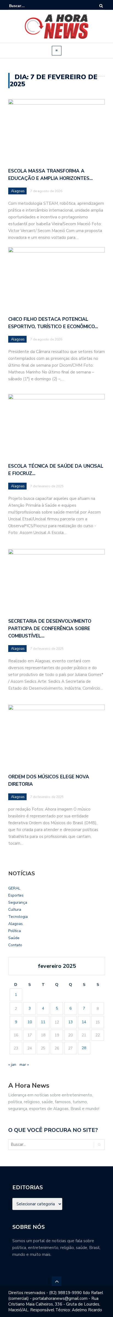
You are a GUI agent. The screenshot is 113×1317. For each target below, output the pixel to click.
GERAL (14, 888)
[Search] (101, 6)
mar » (24, 1064)
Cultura (14, 909)
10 (29, 1022)
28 (84, 1048)
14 (84, 1022)
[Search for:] (25, 6)
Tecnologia (18, 916)
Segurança (17, 902)
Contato (15, 945)
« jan (12, 1064)
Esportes (16, 895)
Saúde (13, 938)
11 (43, 1022)
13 (70, 1022)
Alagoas (18, 191)
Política (14, 930)
